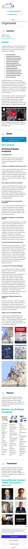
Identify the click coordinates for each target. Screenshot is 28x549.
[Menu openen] (14, 19)
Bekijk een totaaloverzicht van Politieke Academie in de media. (14, 139)
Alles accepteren (14, 536)
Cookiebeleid (13, 547)
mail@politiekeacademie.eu (14, 11)
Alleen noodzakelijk (14, 540)
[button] (26, 526)
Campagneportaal (12, 14)
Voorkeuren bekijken (14, 544)
